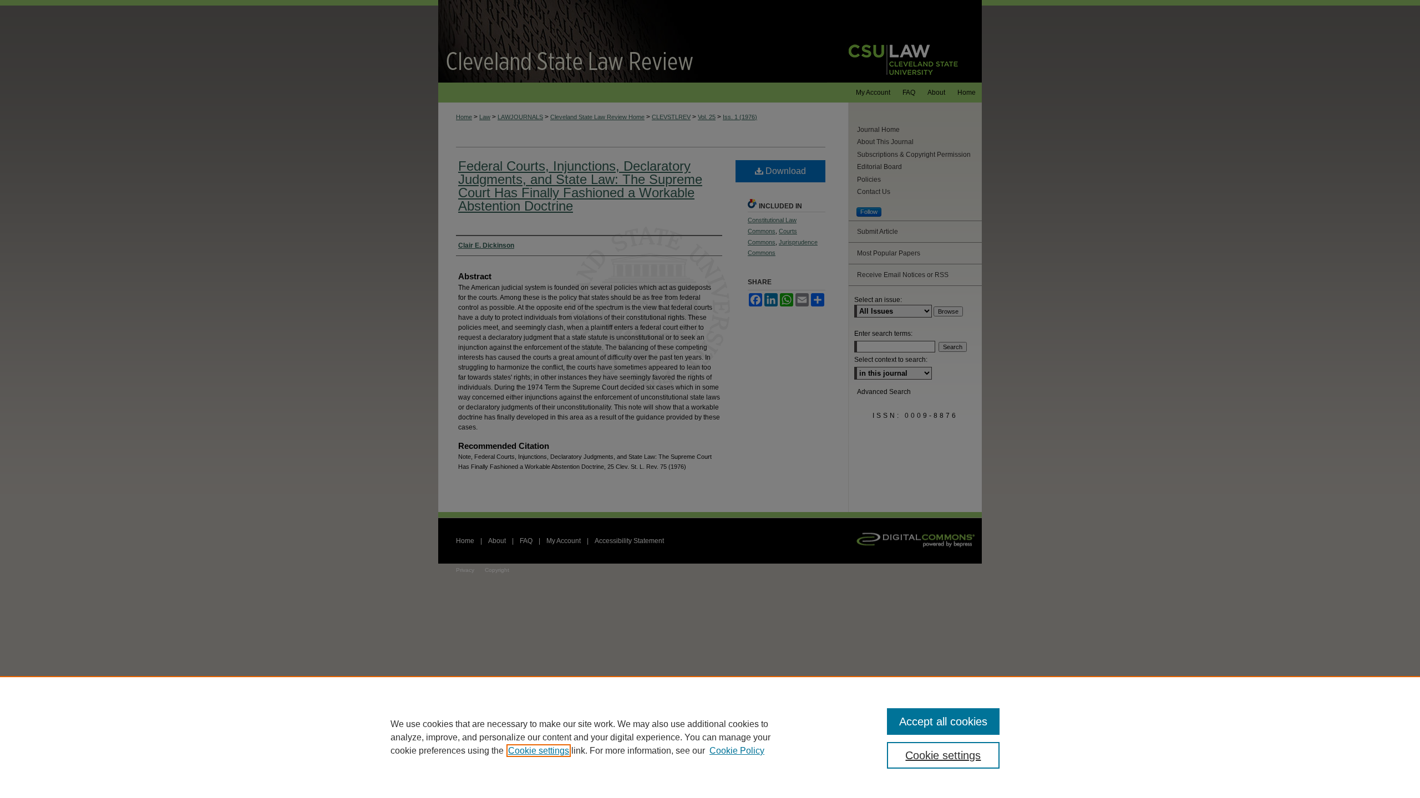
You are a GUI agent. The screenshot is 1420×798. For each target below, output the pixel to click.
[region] (710, 737)
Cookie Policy (736, 750)
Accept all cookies (943, 721)
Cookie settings (538, 750)
